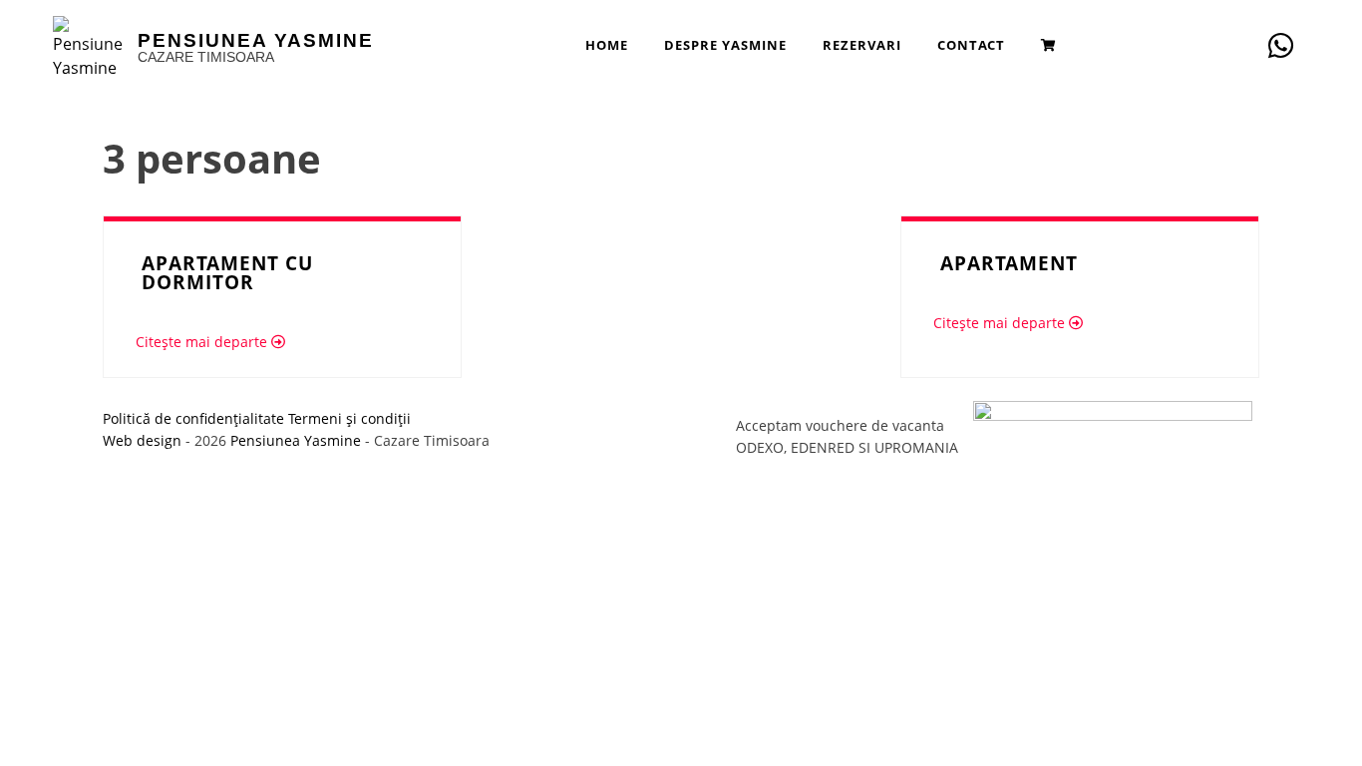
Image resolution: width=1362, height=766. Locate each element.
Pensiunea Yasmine (256, 40)
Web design (142, 440)
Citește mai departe (203, 341)
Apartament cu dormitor (227, 272)
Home (606, 45)
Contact (971, 45)
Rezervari (862, 45)
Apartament (1009, 262)
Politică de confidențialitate (193, 418)
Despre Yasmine (725, 45)
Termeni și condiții (349, 418)
